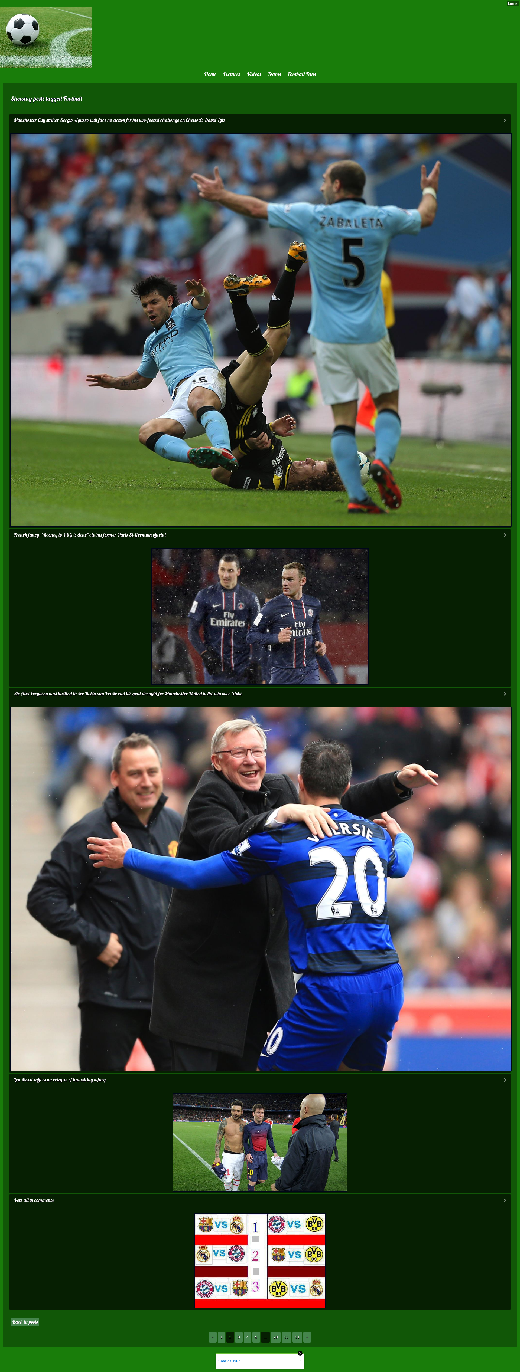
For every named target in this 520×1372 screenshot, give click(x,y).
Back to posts (25, 1322)
